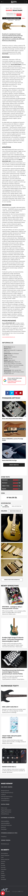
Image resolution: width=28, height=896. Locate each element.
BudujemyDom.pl (5, 790)
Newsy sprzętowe (5, 855)
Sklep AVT (7, 891)
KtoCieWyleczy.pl (5, 844)
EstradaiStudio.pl (5, 814)
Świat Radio (3, 829)
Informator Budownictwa (6, 796)
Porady (2, 873)
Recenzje (3, 867)
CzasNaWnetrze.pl (5, 800)
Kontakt (3, 877)
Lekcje (2, 871)
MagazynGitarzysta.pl (6, 810)
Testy (2, 857)
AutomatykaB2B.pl (5, 823)
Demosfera (3, 869)
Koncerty (3, 861)
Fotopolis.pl (3, 836)
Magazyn (3, 875)
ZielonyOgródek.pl (5, 798)
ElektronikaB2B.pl (5, 821)
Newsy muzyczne (5, 859)
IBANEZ (19, 14)
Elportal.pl (3, 827)
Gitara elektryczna (17, 13)
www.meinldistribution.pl (8, 337)
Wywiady (3, 865)
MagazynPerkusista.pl (6, 812)
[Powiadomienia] (3, 893)
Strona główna (4, 853)
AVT (19, 891)
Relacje (3, 863)
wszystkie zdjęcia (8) (15, 511)
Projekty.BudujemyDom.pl (7, 792)
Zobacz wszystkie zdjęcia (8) (12, 579)
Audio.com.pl (4, 808)
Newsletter (3, 879)
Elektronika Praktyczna (6, 825)
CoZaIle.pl (3, 794)
